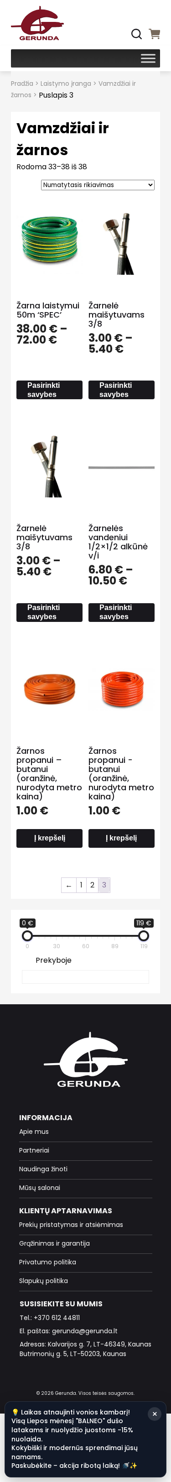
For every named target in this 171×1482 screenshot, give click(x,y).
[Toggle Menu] (148, 58)
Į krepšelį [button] (49, 838)
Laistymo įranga (66, 83)
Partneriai (34, 1150)
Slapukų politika (43, 1280)
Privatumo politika (47, 1262)
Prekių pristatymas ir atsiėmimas (71, 1224)
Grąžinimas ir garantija (54, 1243)
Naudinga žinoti (43, 1169)
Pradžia (22, 83)
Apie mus (34, 1131)
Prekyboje (54, 960)
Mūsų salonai (39, 1187)
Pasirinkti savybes (43, 389)
